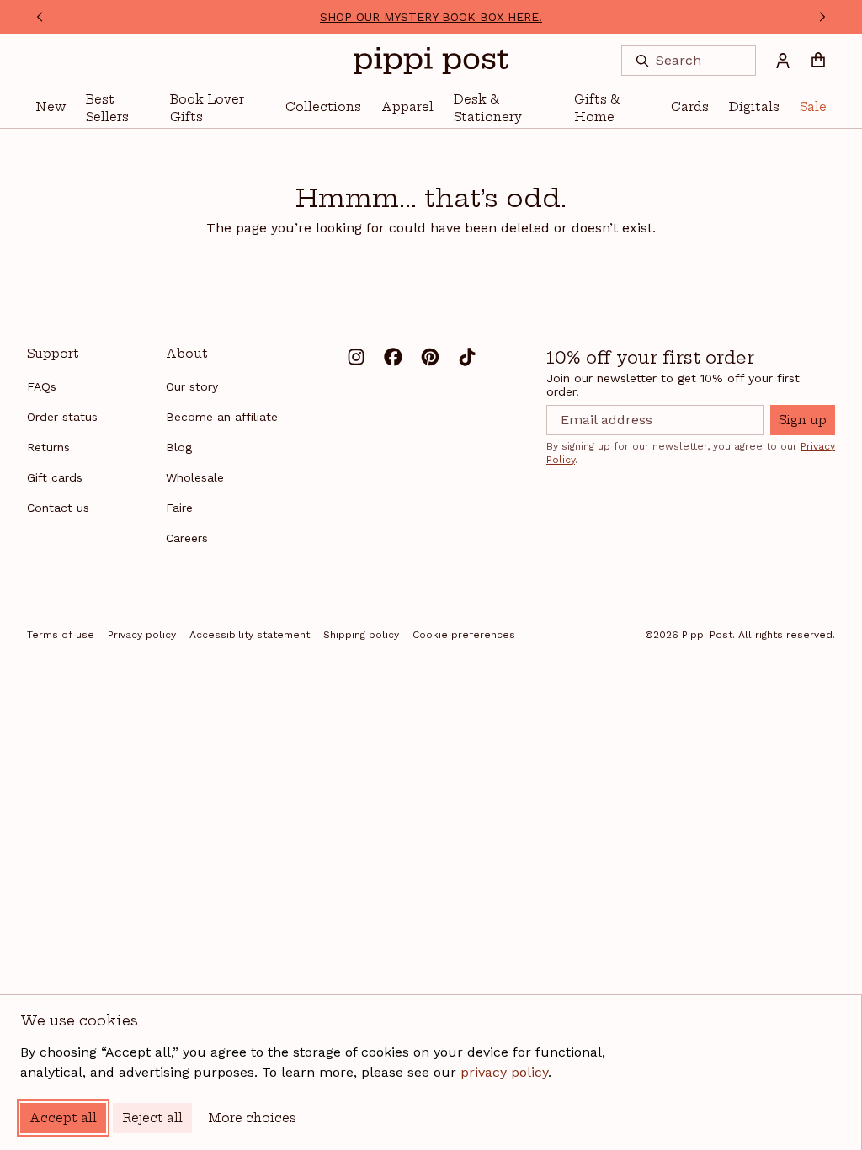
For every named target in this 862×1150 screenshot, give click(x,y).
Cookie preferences (463, 635)
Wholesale (195, 477)
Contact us (58, 507)
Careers (187, 538)
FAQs (41, 386)
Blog (179, 447)
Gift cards (54, 477)
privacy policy (504, 1072)
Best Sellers (107, 108)
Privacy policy (142, 635)
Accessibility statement (249, 635)
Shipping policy (361, 635)
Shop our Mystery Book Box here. (431, 17)
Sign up (803, 420)
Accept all (63, 1118)
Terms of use (60, 635)
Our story (192, 386)
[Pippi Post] (431, 60)
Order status (62, 416)
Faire (179, 507)
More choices (252, 1118)
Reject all (152, 1118)
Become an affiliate (222, 416)
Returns (48, 447)
